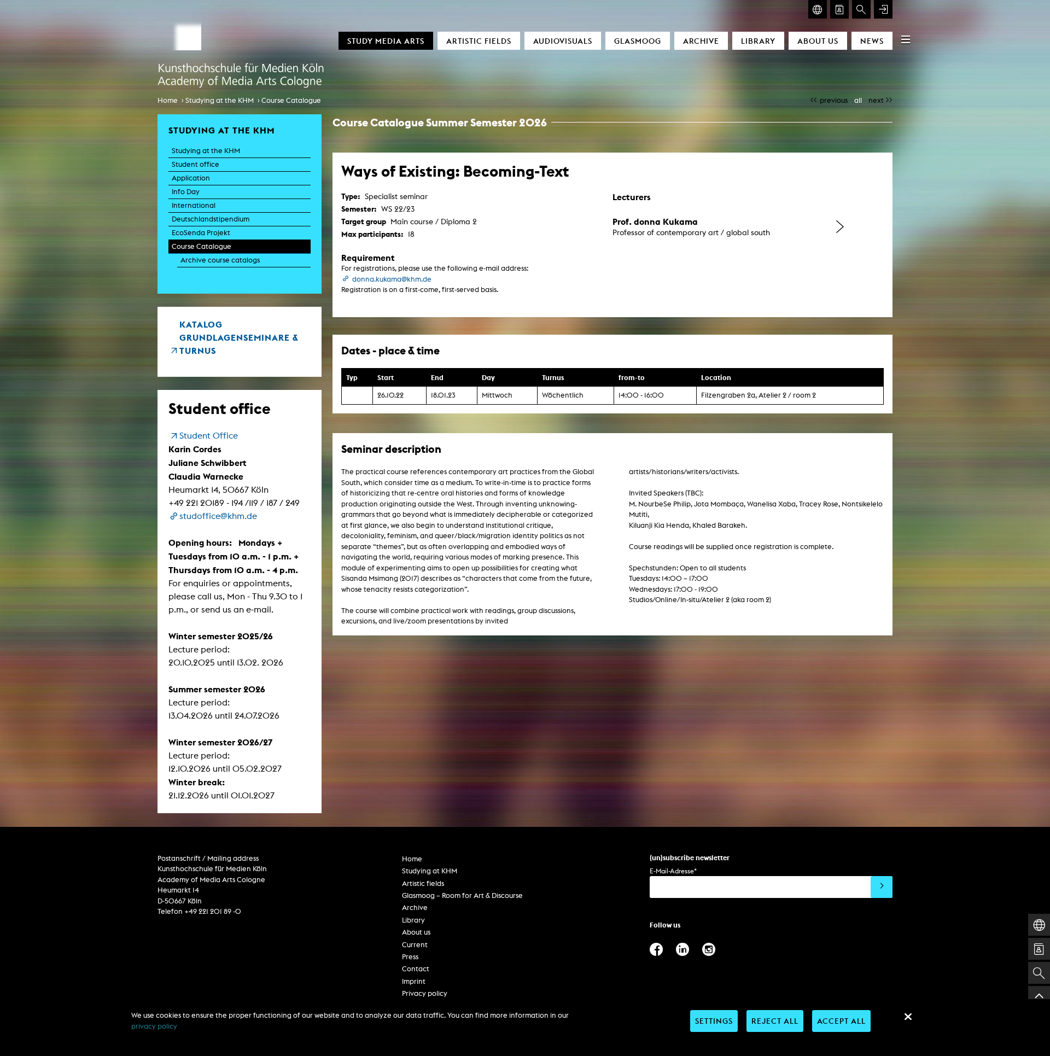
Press (410, 957)
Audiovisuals (562, 40)
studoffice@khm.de (218, 516)
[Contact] (839, 9)
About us (817, 40)
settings (714, 1020)
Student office (195, 164)
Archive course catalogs (220, 260)
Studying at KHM (429, 871)
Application (191, 178)
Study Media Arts (385, 40)
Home (168, 100)
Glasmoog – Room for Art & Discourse (462, 895)
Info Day (186, 192)
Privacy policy (424, 993)
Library (758, 40)
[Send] (881, 887)
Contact (415, 969)
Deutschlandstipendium (210, 219)
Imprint (413, 981)
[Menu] (905, 39)
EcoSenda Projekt (201, 233)
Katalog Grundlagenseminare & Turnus (239, 337)
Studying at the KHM (219, 100)
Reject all (774, 1020)
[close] (908, 1017)
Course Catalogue (291, 100)
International (193, 205)
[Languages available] (817, 9)
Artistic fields (478, 40)
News (872, 40)
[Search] (861, 9)
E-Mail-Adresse (673, 871)
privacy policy (154, 1026)
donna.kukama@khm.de (391, 279)
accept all (841, 1020)
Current (415, 945)
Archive (701, 40)
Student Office (208, 435)
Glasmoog (637, 40)
